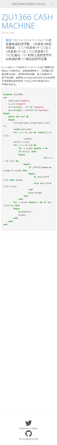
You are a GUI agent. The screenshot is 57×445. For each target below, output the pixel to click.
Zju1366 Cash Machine (27, 21)
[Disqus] (28, 282)
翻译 (9, 40)
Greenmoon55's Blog (29, 4)
